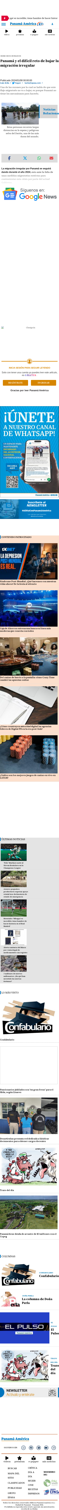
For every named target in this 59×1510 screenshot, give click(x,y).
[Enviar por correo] (51, 158)
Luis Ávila (4, 83)
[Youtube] (46, 1448)
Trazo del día (7, 1190)
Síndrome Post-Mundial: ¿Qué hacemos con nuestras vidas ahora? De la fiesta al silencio (28, 582)
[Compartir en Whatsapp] (39, 158)
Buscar (12, 1468)
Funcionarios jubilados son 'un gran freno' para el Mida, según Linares (26, 1091)
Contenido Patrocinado (16, 537)
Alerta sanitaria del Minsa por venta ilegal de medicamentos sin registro (15, 950)
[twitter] (39, 1448)
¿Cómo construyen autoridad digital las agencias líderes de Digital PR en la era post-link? (25, 727)
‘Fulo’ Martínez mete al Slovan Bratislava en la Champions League (13, 865)
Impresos (32, 1493)
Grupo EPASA (12, 1495)
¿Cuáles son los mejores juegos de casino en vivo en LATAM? (28, 776)
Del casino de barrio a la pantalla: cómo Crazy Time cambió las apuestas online (27, 678)
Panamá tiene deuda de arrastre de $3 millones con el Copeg (28, 1235)
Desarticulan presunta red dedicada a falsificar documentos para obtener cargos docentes (24, 1140)
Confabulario (7, 1039)
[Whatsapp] (23, 1448)
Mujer (32, 1480)
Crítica (32, 1467)
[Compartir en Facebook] (9, 158)
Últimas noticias (13, 839)
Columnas (8, 1256)
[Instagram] (54, 1448)
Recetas (32, 1489)
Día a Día (31, 1474)
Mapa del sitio (13, 1475)
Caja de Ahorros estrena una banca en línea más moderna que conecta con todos (25, 629)
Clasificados (15, 1482)
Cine (31, 1485)
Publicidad (15, 1487)
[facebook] (31, 1448)
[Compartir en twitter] (25, 158)
